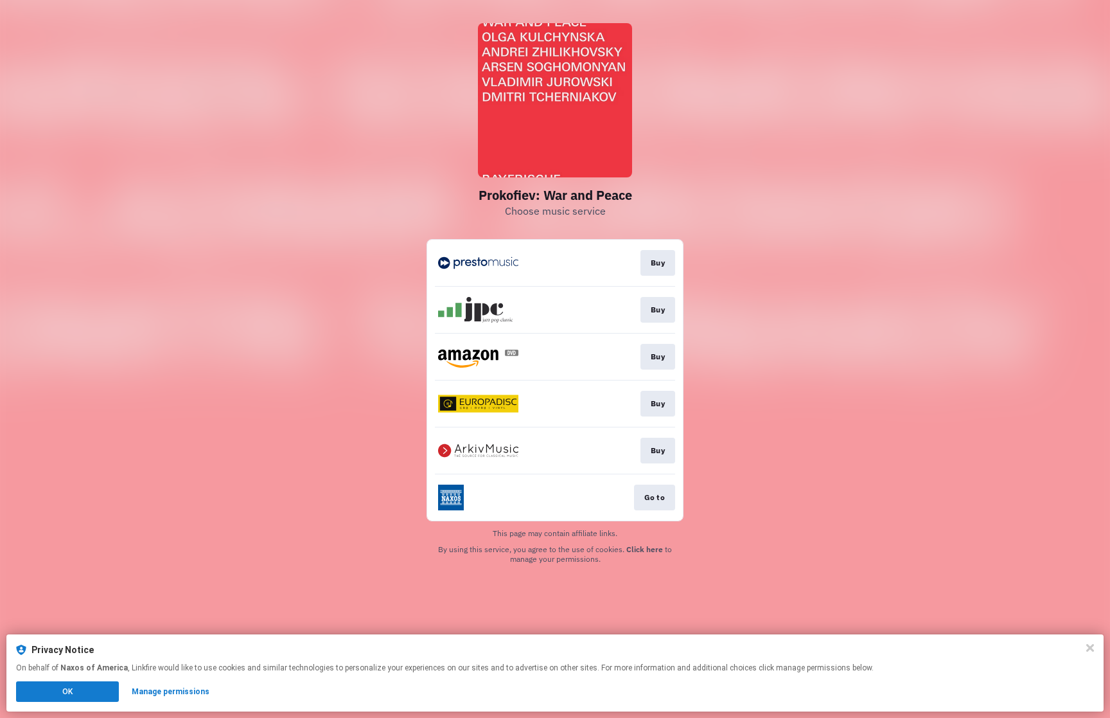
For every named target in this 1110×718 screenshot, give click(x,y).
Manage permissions (170, 691)
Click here (644, 549)
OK (67, 691)
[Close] (1090, 648)
